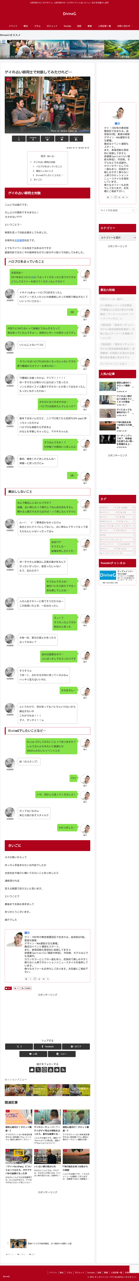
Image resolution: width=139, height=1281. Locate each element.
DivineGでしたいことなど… (49, 175)
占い (9, 988)
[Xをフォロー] (30, 979)
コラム (69, 1273)
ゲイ (18, 988)
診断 (99, 1273)
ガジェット (79, 1273)
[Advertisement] (47, 1016)
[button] (76, 139)
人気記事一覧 (116, 1273)
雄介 (27, 932)
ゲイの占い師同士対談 (44, 162)
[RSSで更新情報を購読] (48, 979)
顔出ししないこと (44, 171)
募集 (106, 1273)
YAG (32, 277)
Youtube (91, 1273)
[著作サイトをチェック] (26, 979)
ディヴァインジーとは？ (113, 364)
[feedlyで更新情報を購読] (43, 979)
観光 (62, 1273)
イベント (53, 1273)
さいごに (38, 180)
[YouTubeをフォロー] (39, 979)
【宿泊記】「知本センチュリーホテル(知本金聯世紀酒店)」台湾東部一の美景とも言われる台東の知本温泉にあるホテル (117, 351)
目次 (43, 156)
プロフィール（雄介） (112, 299)
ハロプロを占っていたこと (49, 166)
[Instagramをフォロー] (35, 979)
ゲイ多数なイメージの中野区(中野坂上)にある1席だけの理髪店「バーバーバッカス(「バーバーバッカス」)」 (116, 312)
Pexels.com (83, 131)
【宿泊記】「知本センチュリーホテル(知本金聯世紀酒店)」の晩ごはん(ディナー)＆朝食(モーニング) (117, 331)
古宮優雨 (19, 240)
